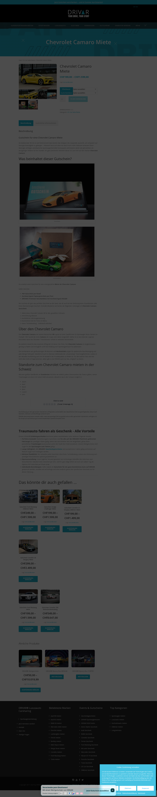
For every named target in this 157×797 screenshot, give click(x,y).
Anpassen (145, 788)
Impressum (141, 793)
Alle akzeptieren (110, 788)
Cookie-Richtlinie (116, 793)
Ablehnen (128, 788)
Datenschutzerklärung (129, 793)
